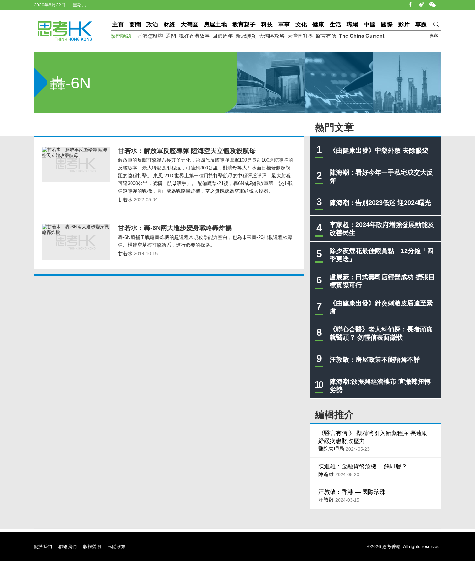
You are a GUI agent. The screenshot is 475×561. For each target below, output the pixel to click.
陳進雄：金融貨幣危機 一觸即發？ (362, 466)
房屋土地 (215, 24)
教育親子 (244, 24)
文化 (301, 24)
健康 (318, 24)
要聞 (135, 24)
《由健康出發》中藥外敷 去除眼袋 (379, 150)
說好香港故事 (194, 36)
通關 (171, 36)
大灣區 (189, 24)
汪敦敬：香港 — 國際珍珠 (351, 492)
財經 (169, 24)
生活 (335, 24)
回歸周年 (222, 36)
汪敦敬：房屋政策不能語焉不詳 (375, 359)
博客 (433, 36)
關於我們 (43, 546)
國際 (387, 24)
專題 (421, 24)
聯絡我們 (67, 546)
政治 (152, 24)
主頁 (118, 24)
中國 (369, 24)
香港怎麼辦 (150, 36)
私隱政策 (117, 546)
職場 (352, 24)
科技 (267, 24)
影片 (404, 24)
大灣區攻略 (272, 36)
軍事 (284, 24)
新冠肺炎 (246, 36)
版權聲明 (92, 546)
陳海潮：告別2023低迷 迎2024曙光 (380, 202)
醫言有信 (326, 36)
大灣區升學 (300, 36)
